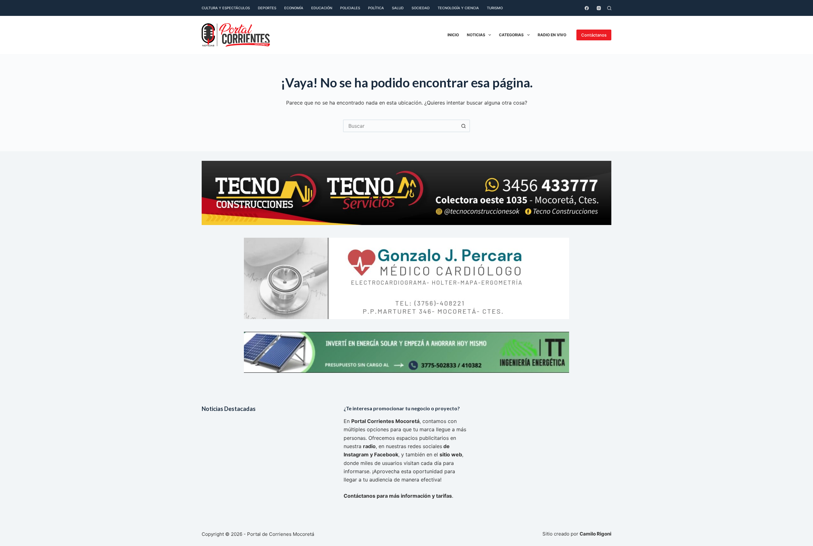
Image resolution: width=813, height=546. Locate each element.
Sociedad (421, 8)
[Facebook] (587, 8)
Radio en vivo (552, 34)
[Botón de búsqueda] (463, 125)
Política (376, 8)
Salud (398, 8)
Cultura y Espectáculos (226, 8)
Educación (321, 8)
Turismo (495, 8)
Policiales (350, 8)
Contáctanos (594, 35)
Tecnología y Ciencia (458, 8)
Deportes (267, 8)
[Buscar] (609, 8)
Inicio (453, 34)
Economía (293, 8)
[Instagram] (599, 8)
